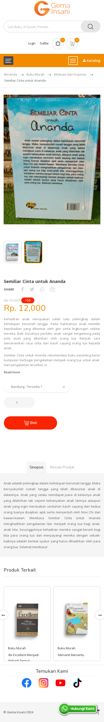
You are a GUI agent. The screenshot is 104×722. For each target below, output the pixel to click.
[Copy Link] (52, 289)
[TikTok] (77, 682)
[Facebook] (26, 682)
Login (32, 43)
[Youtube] (60, 682)
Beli (33, 422)
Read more (12, 372)
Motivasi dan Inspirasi (70, 74)
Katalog (93, 60)
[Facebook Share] (22, 289)
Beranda (10, 74)
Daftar (44, 43)
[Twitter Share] (32, 289)
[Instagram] (43, 682)
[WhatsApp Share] (42, 289)
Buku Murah (36, 74)
